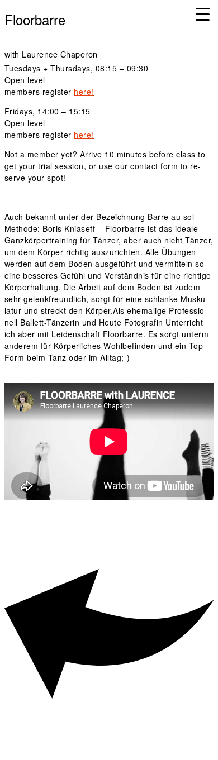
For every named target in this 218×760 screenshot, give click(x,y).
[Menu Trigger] (202, 14)
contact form (154, 165)
